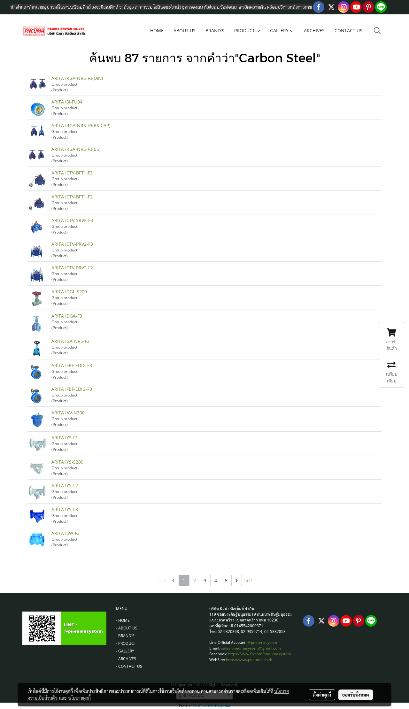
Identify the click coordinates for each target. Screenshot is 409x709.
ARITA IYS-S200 (67, 462)
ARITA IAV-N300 (68, 413)
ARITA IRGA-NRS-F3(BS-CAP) (80, 125)
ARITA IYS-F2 (64, 485)
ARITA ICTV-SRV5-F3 (72, 220)
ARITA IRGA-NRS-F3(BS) (75, 149)
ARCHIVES (314, 30)
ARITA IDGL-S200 (69, 292)
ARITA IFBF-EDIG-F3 (71, 365)
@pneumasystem (262, 642)
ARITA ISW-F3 (65, 533)
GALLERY (280, 30)
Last (247, 580)
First (161, 580)
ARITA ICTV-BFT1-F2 (72, 197)
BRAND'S (214, 30)
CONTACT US (348, 30)
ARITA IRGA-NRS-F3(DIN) (77, 78)
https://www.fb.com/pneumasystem (259, 654)
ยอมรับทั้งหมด (355, 694)
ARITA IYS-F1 (64, 438)
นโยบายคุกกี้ (79, 698)
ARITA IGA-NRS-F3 (70, 341)
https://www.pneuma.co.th (249, 659)
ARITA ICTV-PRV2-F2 (72, 268)
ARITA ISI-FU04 (66, 102)
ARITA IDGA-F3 (66, 316)
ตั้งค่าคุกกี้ (322, 694)
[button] (377, 31)
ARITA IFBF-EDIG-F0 (71, 389)
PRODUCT (245, 30)
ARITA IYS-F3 (64, 509)
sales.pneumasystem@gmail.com (251, 648)
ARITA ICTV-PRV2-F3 (72, 244)
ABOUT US (185, 30)
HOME (157, 30)
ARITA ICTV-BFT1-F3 (72, 173)
